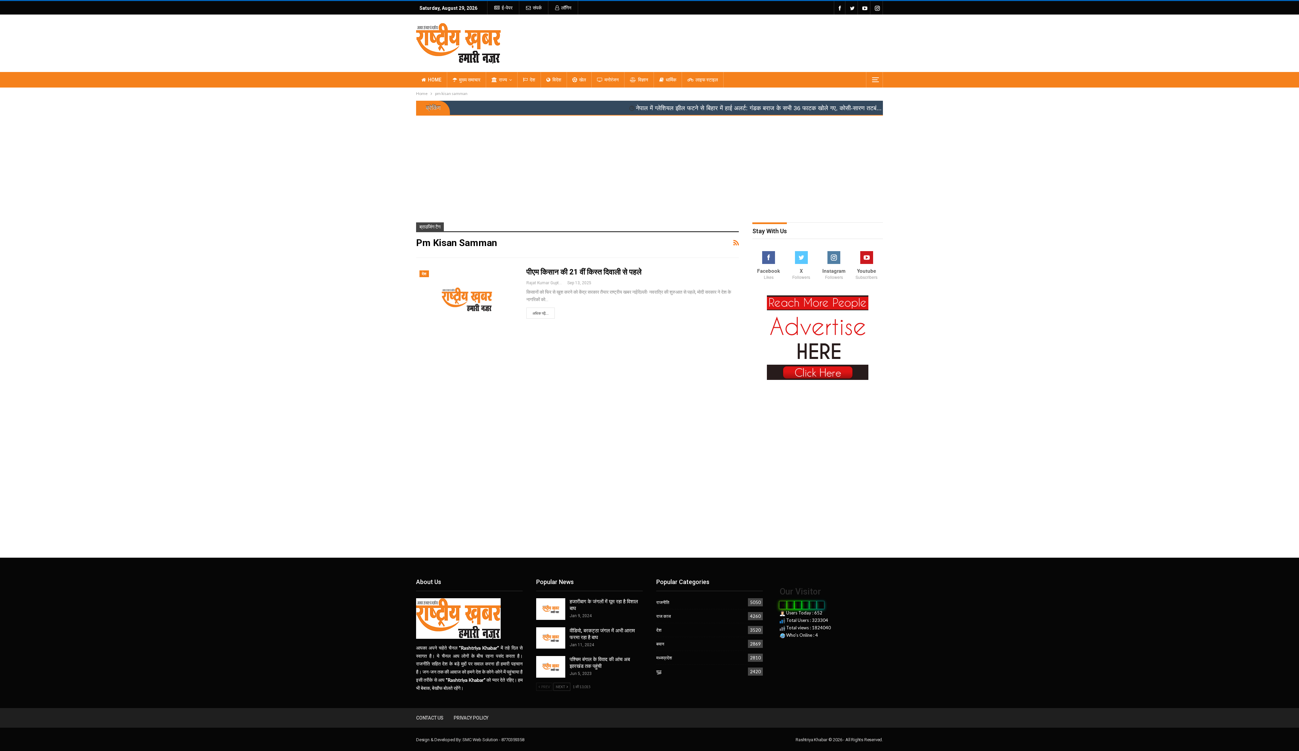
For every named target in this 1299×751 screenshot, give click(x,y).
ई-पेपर (507, 7)
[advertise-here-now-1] (817, 337)
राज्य (503, 79)
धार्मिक (671, 79)
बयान (660, 644)
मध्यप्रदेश (664, 657)
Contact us (429, 718)
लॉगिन (566, 7)
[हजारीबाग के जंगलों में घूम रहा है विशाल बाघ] (550, 609)
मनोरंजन (612, 79)
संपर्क (537, 7)
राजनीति (662, 602)
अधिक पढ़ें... (540, 313)
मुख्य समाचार (469, 79)
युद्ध (658, 671)
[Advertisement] (649, 166)
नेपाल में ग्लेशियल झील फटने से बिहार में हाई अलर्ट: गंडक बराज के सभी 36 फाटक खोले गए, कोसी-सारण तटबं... (699, 108)
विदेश (556, 79)
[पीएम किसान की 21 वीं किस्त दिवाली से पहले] (467, 299)
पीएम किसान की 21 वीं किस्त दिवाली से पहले (583, 272)
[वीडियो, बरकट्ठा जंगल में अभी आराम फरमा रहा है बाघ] (550, 638)
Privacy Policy (471, 718)
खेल (582, 79)
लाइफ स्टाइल (707, 79)
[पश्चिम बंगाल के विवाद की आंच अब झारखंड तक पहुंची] (550, 667)
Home (434, 79)
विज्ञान (643, 79)
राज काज (663, 616)
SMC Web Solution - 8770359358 (493, 739)
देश (532, 79)
